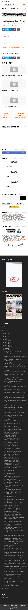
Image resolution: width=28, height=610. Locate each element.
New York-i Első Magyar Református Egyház (14, 517)
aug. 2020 (7, 339)
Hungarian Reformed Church (10, 496)
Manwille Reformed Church (10, 457)
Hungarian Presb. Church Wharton (12, 463)
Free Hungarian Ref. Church (10, 426)
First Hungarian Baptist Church (11, 452)
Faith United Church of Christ (10, 472)
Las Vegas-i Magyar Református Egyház (13, 389)
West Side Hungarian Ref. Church (12, 448)
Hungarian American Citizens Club (12, 576)
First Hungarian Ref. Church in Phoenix (13, 489)
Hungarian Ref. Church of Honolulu (12, 480)
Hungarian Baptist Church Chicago (12, 477)
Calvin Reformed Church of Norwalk (12, 512)
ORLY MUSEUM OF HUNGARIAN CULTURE (13, 379)
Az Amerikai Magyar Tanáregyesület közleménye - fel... (12, 558)
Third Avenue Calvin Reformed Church (13, 527)
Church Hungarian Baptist (10, 479)
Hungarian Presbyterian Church (11, 436)
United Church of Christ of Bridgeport (12, 521)
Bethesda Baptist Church (10, 483)
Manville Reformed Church (10, 518)
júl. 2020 (7, 340)
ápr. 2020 (7, 345)
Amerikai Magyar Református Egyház (12, 548)
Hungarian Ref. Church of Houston (12, 423)
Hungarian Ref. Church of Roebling (12, 458)
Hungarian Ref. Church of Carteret (12, 460)
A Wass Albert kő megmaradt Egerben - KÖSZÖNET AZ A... (13, 416)
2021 (5, 330)
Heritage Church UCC (9, 501)
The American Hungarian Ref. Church (12, 466)
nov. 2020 (7, 335)
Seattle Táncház (8, 363)
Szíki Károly (4, 599)
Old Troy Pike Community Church (11, 505)
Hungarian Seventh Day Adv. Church (12, 475)
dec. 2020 (7, 333)
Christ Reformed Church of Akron (11, 447)
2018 (5, 590)
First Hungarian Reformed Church (12, 509)
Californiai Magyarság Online (11, 584)
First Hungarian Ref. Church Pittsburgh (13, 429)
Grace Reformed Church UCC (11, 470)
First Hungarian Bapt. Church (10, 467)
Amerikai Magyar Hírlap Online (10, 214)
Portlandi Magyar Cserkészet (10, 362)
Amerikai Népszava (8, 587)
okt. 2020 (7, 336)
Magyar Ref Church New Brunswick (12, 461)
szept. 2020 (7, 338)
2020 (5, 332)
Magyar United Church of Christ (11, 439)
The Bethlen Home (8, 424)
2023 (5, 327)
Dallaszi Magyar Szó (9, 579)
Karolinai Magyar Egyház (9, 545)
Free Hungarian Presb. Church (11, 454)
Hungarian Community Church (11, 482)
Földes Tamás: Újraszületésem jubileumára (14, 405)
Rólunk (16, 608)
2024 (5, 326)
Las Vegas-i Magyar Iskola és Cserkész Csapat (15, 390)
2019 (5, 588)
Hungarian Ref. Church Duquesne (12, 433)
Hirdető (22, 8)
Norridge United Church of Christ (11, 498)
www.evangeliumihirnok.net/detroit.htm (13, 47)
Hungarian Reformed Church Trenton (12, 538)
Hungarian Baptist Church (10, 473)
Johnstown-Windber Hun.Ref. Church (12, 427)
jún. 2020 (7, 342)
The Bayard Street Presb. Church (11, 455)
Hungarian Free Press (9, 528)
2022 (5, 329)
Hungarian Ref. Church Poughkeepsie (12, 451)
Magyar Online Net (8, 578)
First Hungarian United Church (11, 543)
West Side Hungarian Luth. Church (12, 438)
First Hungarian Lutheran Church (11, 445)
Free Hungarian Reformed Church (12, 476)
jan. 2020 (7, 349)
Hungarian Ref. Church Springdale (12, 430)
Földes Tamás (5, 597)
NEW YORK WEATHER (14, 175)
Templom (15, 25)
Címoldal (11, 608)
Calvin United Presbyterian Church (12, 435)
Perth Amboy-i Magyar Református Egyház (13, 539)
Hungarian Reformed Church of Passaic (13, 515)
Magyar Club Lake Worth (9, 495)
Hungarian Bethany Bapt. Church (11, 441)
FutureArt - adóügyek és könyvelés (9, 8)
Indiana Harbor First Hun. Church (11, 469)
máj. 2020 (7, 343)
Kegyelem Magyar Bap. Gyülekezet (12, 442)
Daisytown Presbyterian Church (11, 432)
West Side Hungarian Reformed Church (13, 508)
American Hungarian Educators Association (14, 560)
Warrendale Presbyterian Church (11, 464)
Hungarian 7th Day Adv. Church (11, 444)
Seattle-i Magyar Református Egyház (12, 364)
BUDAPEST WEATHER (14, 165)
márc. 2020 (7, 346)
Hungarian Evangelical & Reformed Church (14, 499)
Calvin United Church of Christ (11, 520)
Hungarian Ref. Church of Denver (11, 488)
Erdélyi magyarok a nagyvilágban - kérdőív (13, 562)
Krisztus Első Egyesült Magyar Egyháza (13, 491)
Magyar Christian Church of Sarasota (12, 514)
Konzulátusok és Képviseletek (11, 585)
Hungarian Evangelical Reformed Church (13, 546)
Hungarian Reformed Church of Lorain (13, 502)
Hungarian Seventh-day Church (11, 449)
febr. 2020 (7, 348)
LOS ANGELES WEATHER (14, 185)
